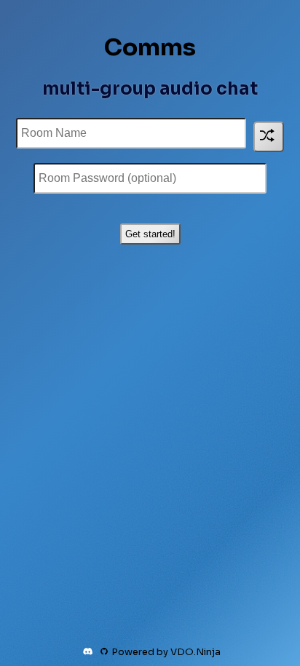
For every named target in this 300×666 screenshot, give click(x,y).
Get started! (150, 234)
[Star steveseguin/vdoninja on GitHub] (104, 651)
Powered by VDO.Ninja (166, 652)
